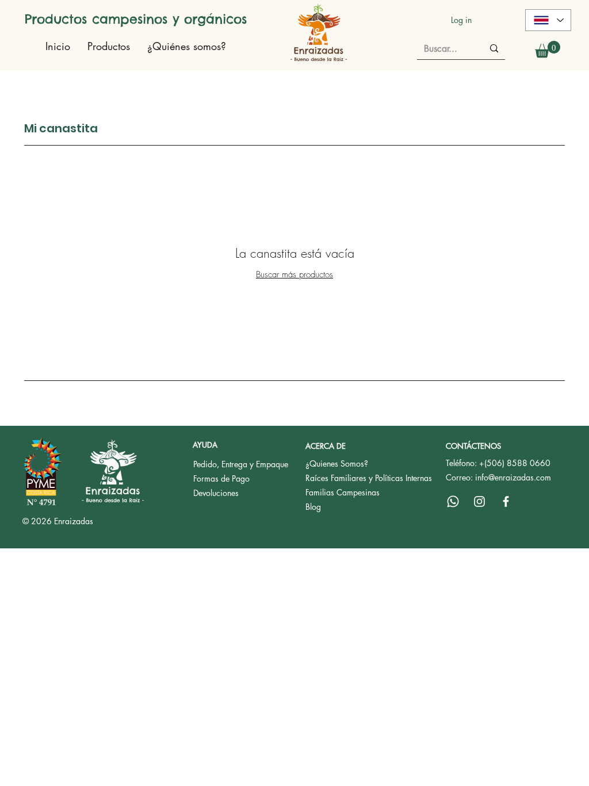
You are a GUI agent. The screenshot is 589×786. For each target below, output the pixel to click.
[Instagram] (479, 501)
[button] (547, 49)
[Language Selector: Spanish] (548, 20)
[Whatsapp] (453, 501)
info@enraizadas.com (513, 477)
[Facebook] (506, 501)
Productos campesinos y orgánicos (136, 19)
